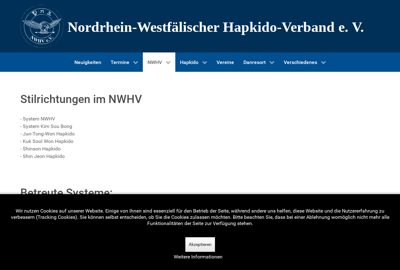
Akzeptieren (200, 244)
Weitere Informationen (198, 257)
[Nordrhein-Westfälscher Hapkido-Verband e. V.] (200, 26)
